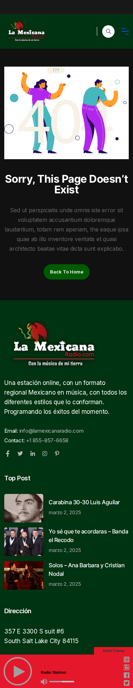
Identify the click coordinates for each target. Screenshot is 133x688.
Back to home (66, 272)
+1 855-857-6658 (47, 440)
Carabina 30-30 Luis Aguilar (84, 507)
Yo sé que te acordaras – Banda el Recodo (88, 540)
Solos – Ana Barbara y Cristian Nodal (86, 574)
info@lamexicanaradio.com (52, 430)
